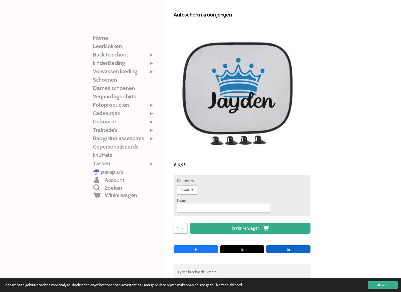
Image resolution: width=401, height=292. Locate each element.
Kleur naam (185, 181)
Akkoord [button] (382, 285)
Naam (181, 201)
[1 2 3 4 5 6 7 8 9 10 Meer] (181, 228)
